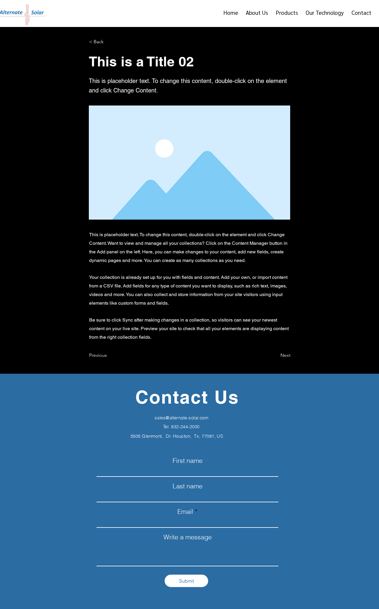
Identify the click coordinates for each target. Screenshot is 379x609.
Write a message (187, 537)
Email (185, 511)
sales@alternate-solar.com (181, 418)
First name (188, 460)
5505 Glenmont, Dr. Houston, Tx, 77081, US (177, 436)
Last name (188, 486)
